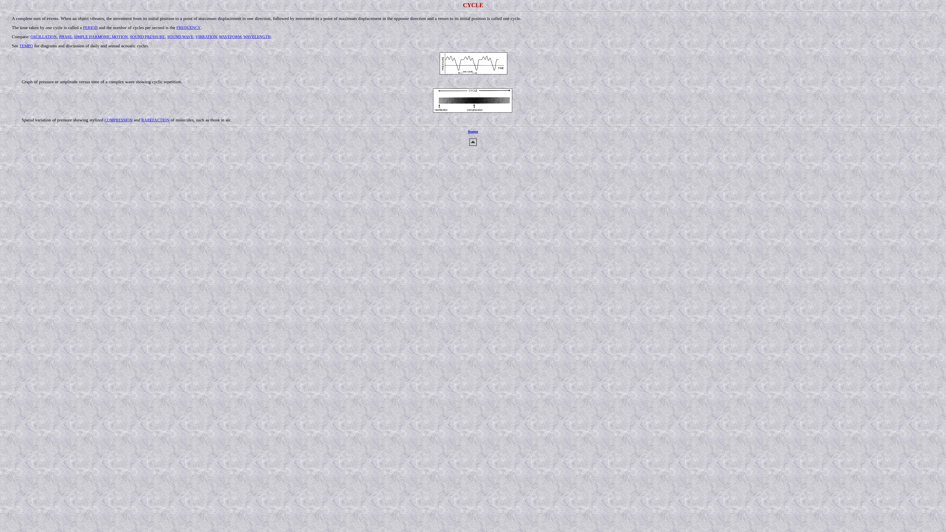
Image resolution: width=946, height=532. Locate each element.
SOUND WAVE (180, 37)
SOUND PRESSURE (147, 37)
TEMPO (26, 46)
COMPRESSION (118, 120)
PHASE (65, 37)
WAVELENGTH (257, 37)
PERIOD (90, 28)
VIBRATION (206, 37)
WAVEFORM (230, 37)
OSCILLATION (44, 37)
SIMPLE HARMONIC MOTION (101, 37)
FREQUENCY (188, 28)
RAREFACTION (155, 120)
